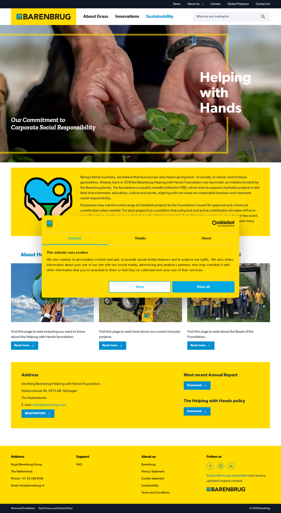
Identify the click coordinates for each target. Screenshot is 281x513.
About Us (193, 4)
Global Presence (238, 4)
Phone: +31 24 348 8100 (27, 478)
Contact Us (263, 4)
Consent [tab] (74, 238)
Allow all (203, 287)
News (176, 4)
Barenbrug (148, 464)
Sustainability (150, 485)
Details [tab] (140, 238)
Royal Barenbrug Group (26, 464)
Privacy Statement (152, 471)
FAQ (79, 464)
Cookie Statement (152, 478)
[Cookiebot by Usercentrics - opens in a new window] (215, 224)
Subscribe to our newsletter (227, 475)
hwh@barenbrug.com (49, 405)
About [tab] (206, 238)
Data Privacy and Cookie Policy (55, 508)
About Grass (95, 16)
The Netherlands (21, 471)
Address (17, 457)
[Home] (43, 16)
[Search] (264, 17)
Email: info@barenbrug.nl (27, 485)
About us (148, 457)
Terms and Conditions (155, 492)
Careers (216, 4)
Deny (140, 287)
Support (82, 457)
